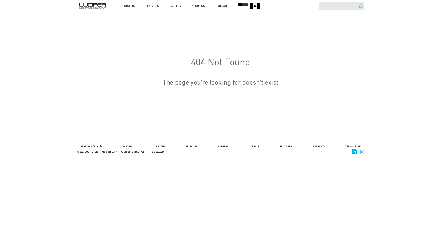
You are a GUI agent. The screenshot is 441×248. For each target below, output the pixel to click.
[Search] (360, 6)
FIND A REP (286, 146)
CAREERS (223, 146)
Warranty (319, 146)
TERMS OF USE (353, 146)
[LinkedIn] (354, 151)
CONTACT (221, 6)
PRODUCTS (128, 6)
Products (191, 146)
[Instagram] (362, 151)
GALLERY (175, 6)
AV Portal (128, 146)
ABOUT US (198, 6)
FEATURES (152, 6)
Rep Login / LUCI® (91, 146)
